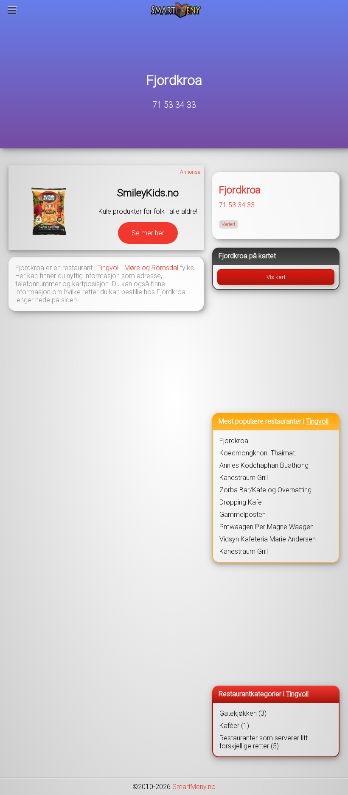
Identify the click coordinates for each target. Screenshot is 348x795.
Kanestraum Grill (243, 478)
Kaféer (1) (234, 726)
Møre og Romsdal (151, 268)
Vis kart (276, 277)
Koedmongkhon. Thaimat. (258, 453)
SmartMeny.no (194, 787)
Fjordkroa (174, 80)
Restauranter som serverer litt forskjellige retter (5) (263, 742)
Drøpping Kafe (240, 502)
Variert (229, 224)
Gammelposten (242, 514)
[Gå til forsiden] (176, 10)
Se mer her (148, 233)
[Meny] (12, 10)
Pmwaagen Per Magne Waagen (266, 527)
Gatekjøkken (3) (243, 713)
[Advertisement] (276, 351)
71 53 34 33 (174, 105)
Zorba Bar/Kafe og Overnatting (265, 490)
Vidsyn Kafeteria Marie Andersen (267, 539)
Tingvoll (108, 268)
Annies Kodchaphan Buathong (264, 465)
